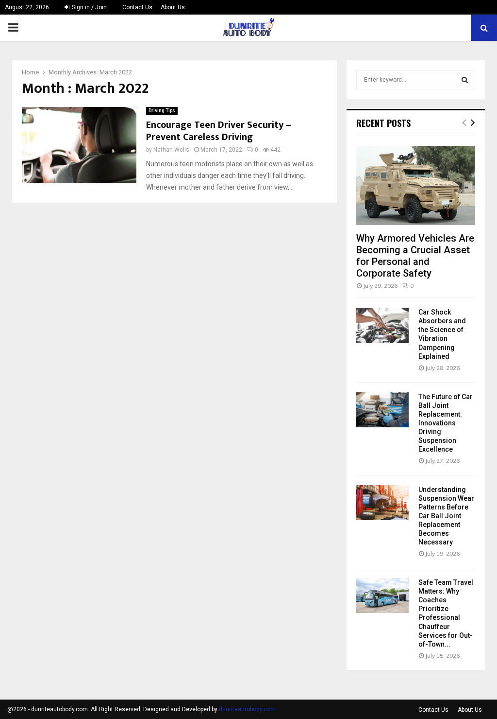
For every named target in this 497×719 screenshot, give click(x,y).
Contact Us (137, 7)
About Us (173, 7)
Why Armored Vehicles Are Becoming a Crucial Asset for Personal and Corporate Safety (415, 255)
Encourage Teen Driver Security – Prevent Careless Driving (218, 131)
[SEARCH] (464, 79)
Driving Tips (162, 110)
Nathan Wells (171, 149)
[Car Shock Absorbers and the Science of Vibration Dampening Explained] (382, 325)
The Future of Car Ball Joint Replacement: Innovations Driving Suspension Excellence (445, 423)
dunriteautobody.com (247, 709)
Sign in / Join (88, 7)
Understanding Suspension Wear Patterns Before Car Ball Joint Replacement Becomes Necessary (446, 516)
